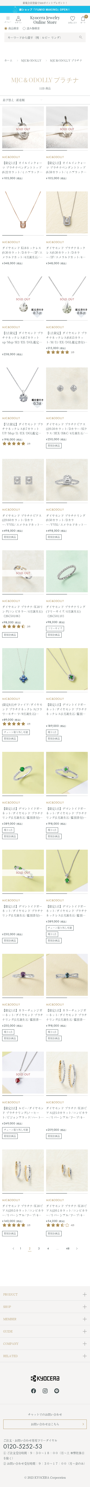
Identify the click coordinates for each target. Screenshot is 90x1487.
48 (67, 1248)
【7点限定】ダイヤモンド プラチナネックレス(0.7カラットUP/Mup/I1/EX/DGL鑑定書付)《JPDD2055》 (22, 429)
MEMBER (9, 1319)
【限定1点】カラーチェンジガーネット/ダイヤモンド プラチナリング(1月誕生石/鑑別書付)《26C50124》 (22, 1015)
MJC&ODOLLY (11, 157)
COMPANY (11, 1344)
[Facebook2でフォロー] (33, 1391)
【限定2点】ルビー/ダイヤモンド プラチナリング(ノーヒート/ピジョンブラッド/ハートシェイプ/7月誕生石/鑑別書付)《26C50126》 (23, 1113)
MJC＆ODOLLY (31, 60)
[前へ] (14, 1248)
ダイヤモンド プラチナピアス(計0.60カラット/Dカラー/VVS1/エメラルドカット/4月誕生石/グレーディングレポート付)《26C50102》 (22, 520)
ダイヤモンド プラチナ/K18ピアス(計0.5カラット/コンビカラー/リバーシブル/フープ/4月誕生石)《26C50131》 (23, 1210)
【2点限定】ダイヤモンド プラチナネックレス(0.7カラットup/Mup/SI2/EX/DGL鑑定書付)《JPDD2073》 (22, 337)
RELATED (10, 1356)
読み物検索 (33, 28)
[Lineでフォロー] (56, 1391)
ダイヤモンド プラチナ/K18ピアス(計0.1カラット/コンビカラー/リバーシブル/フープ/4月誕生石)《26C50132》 (67, 1210)
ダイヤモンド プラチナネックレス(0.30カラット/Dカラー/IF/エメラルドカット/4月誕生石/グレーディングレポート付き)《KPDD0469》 (66, 252)
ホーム (8, 60)
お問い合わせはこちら (45, 1424)
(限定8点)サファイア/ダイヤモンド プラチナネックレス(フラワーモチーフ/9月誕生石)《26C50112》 (22, 709)
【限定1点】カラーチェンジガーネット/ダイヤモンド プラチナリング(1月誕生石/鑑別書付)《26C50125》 (66, 1015)
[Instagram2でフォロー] (45, 1391)
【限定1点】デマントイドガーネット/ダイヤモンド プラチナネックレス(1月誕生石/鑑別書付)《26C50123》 (66, 911)
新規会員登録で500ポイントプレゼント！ (45, 3)
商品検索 (13, 28)
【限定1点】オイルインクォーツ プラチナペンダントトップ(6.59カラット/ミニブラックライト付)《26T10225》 (66, 167)
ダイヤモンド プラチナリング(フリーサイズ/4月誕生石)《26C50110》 (65, 611)
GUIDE (8, 1331)
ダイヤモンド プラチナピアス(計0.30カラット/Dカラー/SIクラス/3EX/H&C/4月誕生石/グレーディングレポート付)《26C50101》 (66, 429)
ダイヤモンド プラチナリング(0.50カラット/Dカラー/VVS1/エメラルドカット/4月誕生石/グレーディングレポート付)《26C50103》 (66, 520)
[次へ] (75, 1248)
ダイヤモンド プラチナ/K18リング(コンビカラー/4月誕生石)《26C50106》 (22, 611)
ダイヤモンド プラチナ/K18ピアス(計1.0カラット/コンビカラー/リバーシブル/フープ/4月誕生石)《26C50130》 (67, 1113)
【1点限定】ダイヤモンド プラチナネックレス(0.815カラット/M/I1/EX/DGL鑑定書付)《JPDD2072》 (66, 337)
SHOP (7, 1307)
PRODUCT (10, 1294)
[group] (45, 9)
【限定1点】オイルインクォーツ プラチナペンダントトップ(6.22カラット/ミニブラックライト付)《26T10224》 (22, 167)
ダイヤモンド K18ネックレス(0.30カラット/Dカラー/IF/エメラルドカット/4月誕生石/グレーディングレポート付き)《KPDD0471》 (22, 252)
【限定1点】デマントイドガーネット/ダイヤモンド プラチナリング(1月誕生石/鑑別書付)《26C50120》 (22, 813)
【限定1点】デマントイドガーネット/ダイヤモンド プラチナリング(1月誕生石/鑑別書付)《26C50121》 (66, 813)
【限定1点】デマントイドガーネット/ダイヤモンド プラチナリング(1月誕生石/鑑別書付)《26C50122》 (22, 911)
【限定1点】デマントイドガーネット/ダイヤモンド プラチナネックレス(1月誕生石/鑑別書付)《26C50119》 (66, 709)
